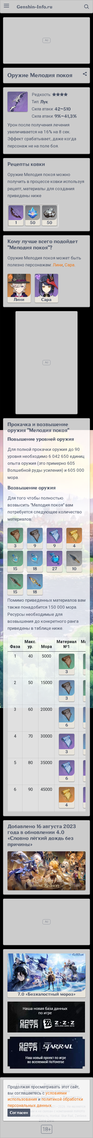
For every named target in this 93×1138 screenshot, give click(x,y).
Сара (69, 264)
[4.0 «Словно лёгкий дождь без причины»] (46, 870)
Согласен (19, 1112)
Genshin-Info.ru (34, 6)
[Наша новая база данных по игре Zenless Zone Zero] (46, 1017)
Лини (58, 264)
